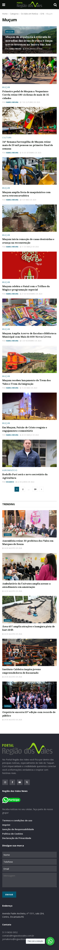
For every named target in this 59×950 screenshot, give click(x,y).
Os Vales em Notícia (29, 13)
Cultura (6, 138)
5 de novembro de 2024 (31, 341)
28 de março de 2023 (30, 435)
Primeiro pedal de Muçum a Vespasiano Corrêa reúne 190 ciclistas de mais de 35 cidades (25, 95)
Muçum (49, 13)
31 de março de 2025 (30, 247)
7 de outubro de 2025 (30, 102)
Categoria (14, 13)
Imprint (6, 824)
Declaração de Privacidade (16, 838)
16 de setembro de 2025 (31, 153)
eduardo (10, 482)
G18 (42, 13)
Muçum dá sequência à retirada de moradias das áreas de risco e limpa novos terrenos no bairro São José (28, 40)
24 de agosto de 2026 (13, 548)
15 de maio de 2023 (29, 388)
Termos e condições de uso (17, 820)
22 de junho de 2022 (25, 482)
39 (35, 489)
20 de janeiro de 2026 (33, 49)
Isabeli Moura (15, 49)
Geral (8, 535)
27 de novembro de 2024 (31, 294)
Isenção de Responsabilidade (18, 829)
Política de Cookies (12, 833)
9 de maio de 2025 (28, 200)
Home (5, 13)
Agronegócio (9, 470)
